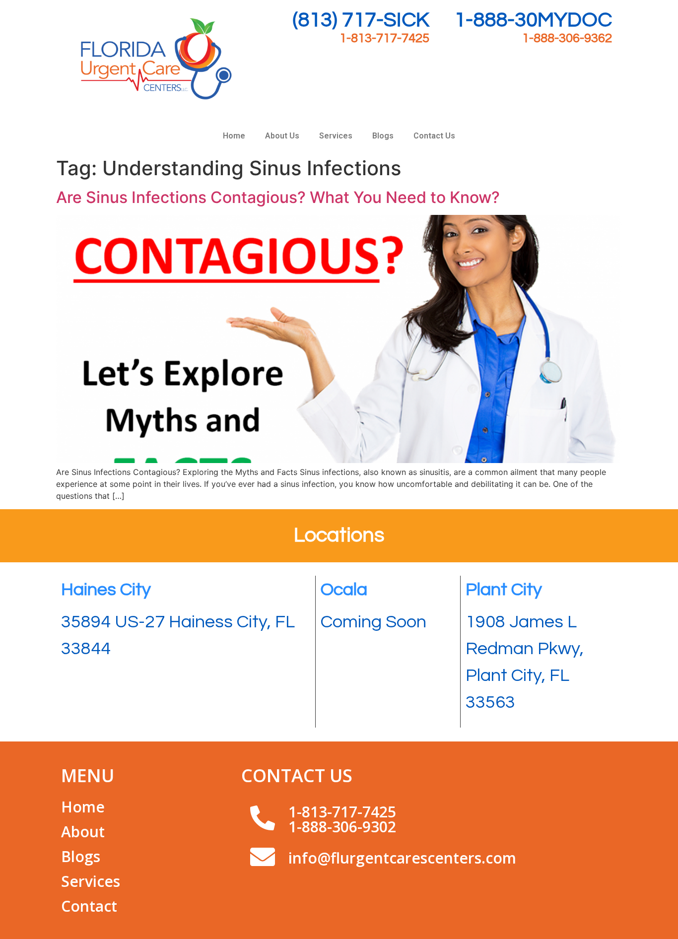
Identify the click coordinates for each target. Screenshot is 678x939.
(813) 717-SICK (361, 20)
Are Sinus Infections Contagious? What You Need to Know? (278, 197)
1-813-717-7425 (384, 38)
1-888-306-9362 (567, 38)
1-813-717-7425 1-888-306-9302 (342, 819)
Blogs (383, 135)
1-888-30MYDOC (533, 20)
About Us (282, 135)
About (83, 831)
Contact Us (434, 135)
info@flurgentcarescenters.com (402, 858)
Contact (89, 906)
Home (234, 135)
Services (335, 135)
